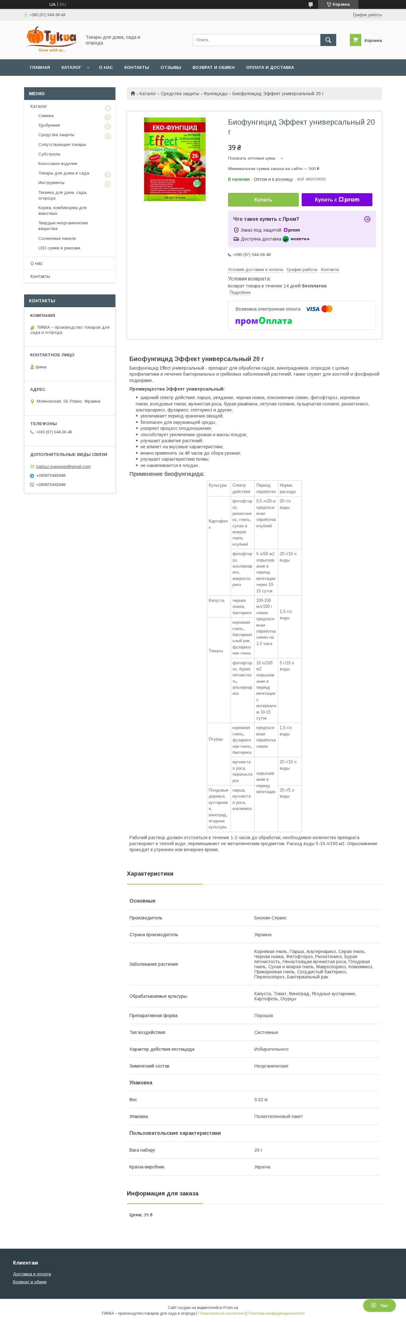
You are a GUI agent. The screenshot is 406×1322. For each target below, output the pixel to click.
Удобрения (49, 125)
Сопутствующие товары (62, 144)
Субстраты (49, 154)
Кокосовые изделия (57, 163)
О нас (106, 67)
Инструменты (51, 182)
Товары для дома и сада (63, 173)
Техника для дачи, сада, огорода (62, 195)
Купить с (326, 199)
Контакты (136, 67)
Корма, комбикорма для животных (62, 210)
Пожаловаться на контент (221, 1313)
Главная (40, 67)
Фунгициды (216, 93)
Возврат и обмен (214, 67)
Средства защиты (180, 93)
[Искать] (328, 40)
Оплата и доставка (270, 67)
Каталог (71, 67)
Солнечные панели (57, 238)
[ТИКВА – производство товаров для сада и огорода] (51, 51)
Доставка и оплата (32, 1274)
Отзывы (170, 67)
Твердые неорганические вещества (63, 225)
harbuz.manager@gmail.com (63, 466)
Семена (46, 115)
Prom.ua (230, 1308)
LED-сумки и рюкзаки (59, 248)
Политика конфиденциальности (276, 1313)
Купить (263, 199)
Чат (384, 1305)
